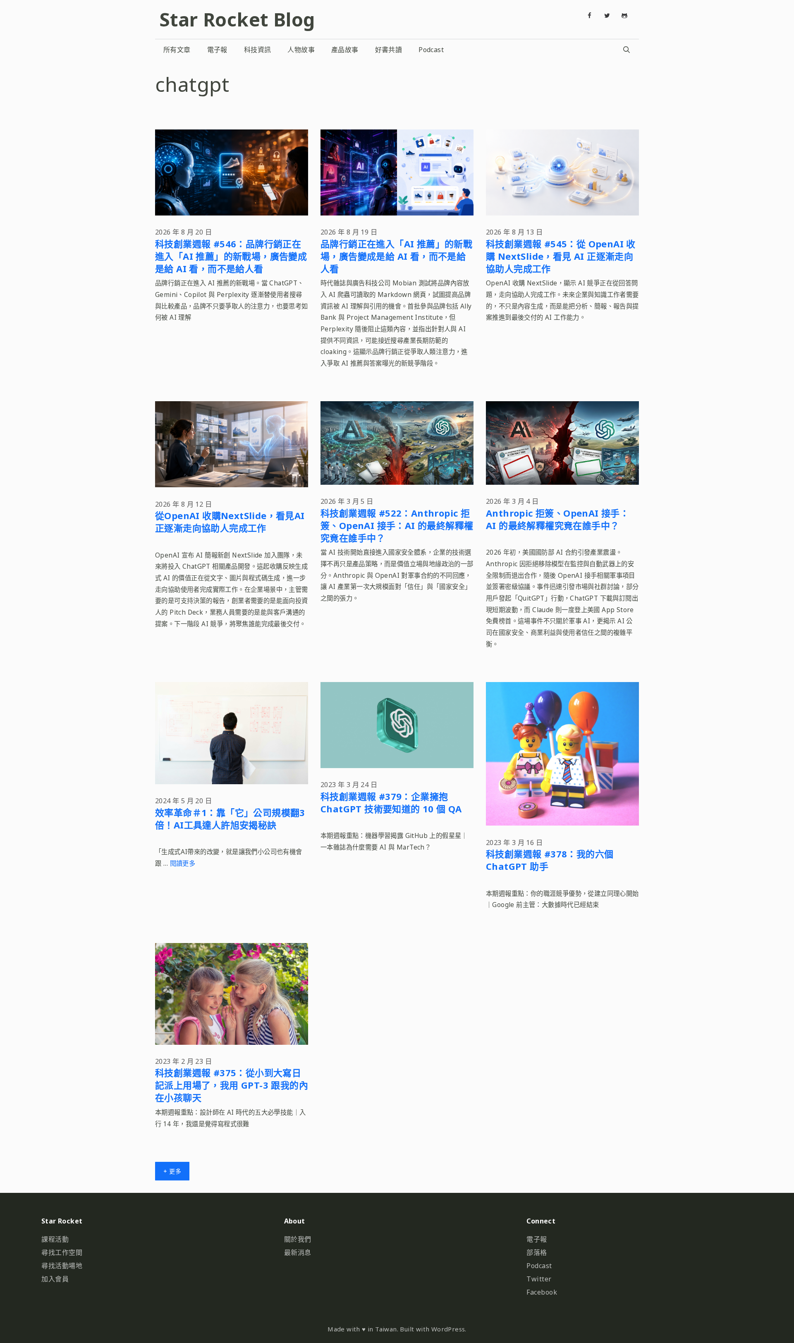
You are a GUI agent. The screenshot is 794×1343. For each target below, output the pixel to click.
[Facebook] (590, 16)
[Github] (624, 16)
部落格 (536, 1252)
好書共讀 (388, 49)
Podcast (431, 49)
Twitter (539, 1278)
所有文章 (177, 49)
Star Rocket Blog (237, 19)
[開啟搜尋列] (626, 49)
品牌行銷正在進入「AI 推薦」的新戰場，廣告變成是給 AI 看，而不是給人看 (396, 256)
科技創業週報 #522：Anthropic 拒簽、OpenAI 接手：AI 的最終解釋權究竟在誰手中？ (396, 525)
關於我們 (297, 1239)
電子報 (217, 49)
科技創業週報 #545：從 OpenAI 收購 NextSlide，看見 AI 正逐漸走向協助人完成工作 (561, 256)
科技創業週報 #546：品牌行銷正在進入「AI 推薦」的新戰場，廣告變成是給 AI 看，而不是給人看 (231, 256)
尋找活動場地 (61, 1265)
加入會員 (55, 1278)
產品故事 (345, 49)
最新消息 (297, 1252)
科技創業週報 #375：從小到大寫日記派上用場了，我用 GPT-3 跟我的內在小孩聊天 (231, 1085)
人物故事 (301, 49)
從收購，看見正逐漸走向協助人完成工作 (230, 521)
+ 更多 (172, 1171)
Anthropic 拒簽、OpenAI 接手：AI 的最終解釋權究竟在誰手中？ (557, 519)
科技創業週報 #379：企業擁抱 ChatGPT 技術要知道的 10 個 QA (391, 802)
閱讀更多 (183, 863)
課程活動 (55, 1239)
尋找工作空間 (61, 1252)
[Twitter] (607, 16)
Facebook (541, 1292)
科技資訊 (257, 49)
